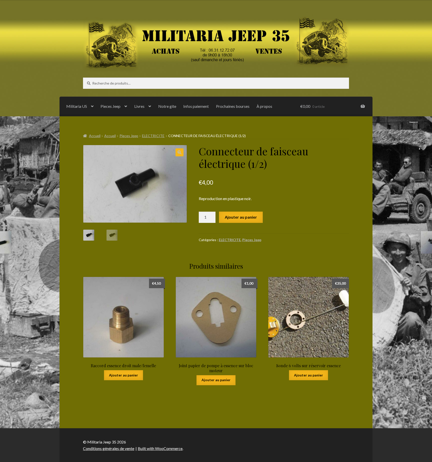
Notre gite (167, 106)
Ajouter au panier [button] (123, 375)
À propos (264, 106)
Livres (139, 106)
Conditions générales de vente (108, 448)
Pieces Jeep (110, 106)
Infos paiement (196, 106)
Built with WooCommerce (160, 448)
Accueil (94, 136)
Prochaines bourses (233, 106)
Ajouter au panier (241, 217)
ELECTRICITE (153, 136)
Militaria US (76, 106)
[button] (180, 152)
